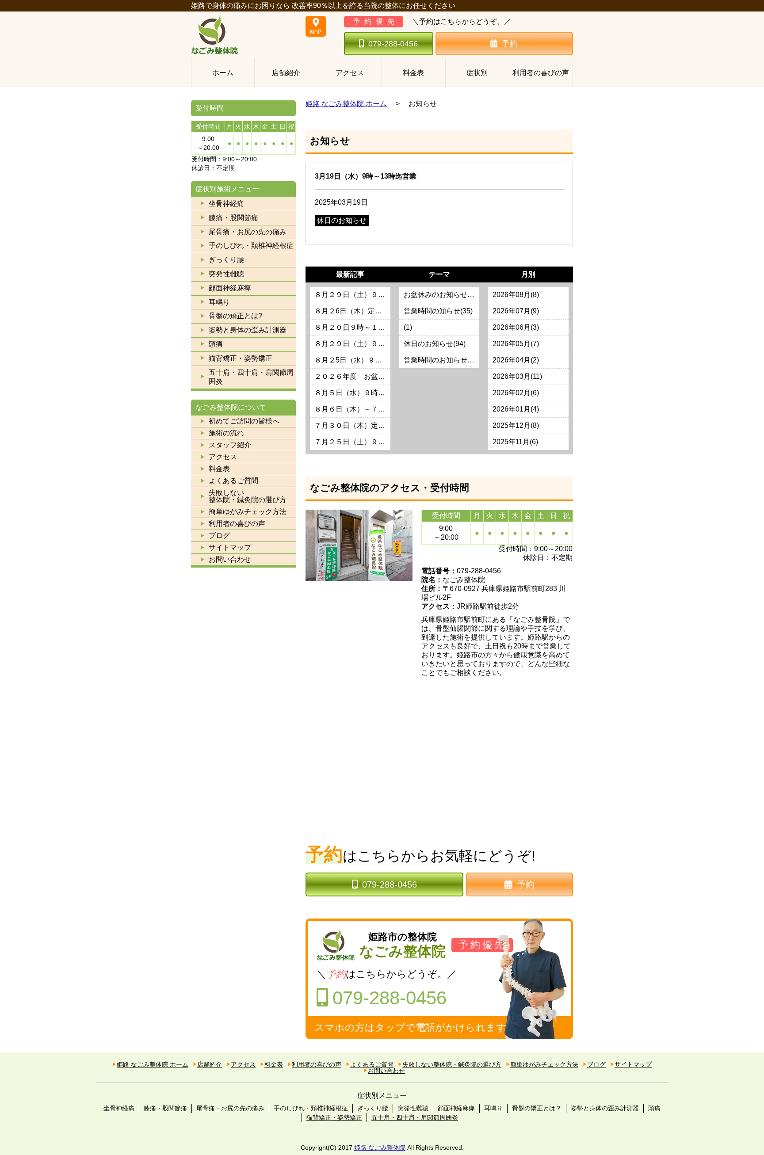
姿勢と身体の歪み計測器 (247, 330)
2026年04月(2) (516, 360)
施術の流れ (226, 433)
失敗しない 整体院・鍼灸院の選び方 (247, 496)
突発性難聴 (226, 274)
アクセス (350, 72)
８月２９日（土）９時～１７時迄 (352, 294)
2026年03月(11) (517, 376)
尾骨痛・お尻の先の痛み (247, 232)
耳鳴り (219, 302)
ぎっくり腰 (226, 259)
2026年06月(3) (516, 327)
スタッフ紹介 (230, 445)
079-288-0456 (393, 43)
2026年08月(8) (516, 294)
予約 (510, 43)
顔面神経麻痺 (230, 288)
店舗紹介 (286, 72)
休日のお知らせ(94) (435, 343)
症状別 (477, 72)
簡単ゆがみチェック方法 (247, 511)
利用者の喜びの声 (540, 72)
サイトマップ (230, 547)
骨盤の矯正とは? (235, 316)
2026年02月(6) (516, 392)
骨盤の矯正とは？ (537, 1108)
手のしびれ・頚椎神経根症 (251, 245)
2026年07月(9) (516, 311)
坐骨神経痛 (226, 203)
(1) (408, 327)
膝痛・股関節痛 (233, 217)
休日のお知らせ (342, 220)
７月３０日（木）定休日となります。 (352, 425)
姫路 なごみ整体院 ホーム (346, 103)
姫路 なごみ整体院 (379, 1147)
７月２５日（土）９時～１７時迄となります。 (352, 442)
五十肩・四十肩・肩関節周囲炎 (251, 377)
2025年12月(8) (516, 425)
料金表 (413, 72)
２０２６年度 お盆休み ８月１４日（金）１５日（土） (352, 376)
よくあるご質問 (233, 480)
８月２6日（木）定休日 (351, 311)
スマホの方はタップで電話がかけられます (410, 1027)
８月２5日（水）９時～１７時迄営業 (352, 360)
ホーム (222, 72)
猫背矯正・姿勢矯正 (240, 358)
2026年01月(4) (516, 409)
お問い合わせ (230, 559)
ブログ (219, 535)
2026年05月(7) (516, 343)
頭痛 (216, 344)
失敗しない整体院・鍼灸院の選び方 (451, 1064)
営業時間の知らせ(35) (438, 311)
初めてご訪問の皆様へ (244, 421)
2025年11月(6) (515, 442)
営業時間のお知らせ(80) (442, 360)
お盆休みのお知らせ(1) (440, 294)
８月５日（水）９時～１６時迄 (352, 392)
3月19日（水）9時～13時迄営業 (365, 176)
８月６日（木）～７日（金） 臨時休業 (352, 409)
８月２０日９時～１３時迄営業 (352, 327)
